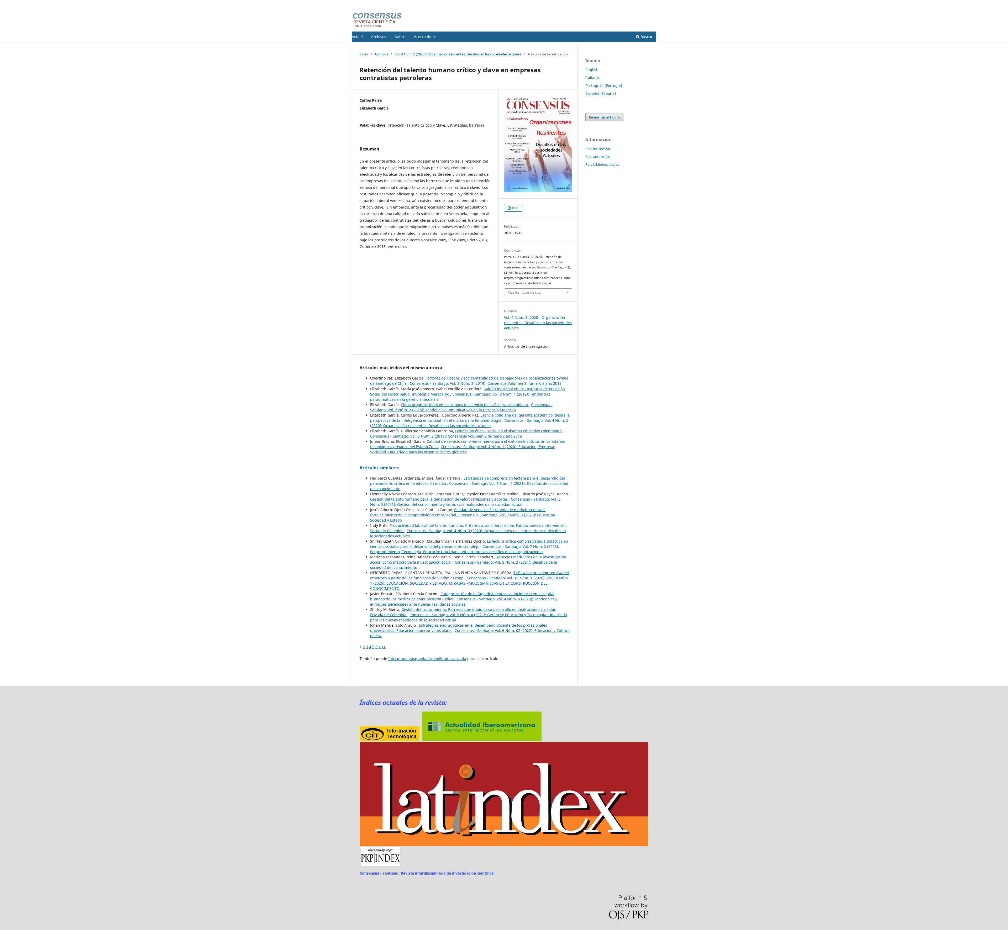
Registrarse (631, 4)
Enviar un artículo (604, 117)
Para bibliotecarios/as (602, 164)
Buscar (646, 36)
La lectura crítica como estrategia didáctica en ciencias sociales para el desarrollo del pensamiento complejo (469, 544)
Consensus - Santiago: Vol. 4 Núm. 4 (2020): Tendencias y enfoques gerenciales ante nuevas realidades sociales (463, 601)
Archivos (378, 36)
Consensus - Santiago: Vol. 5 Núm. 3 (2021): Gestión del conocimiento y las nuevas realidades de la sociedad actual (465, 502)
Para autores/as (597, 156)
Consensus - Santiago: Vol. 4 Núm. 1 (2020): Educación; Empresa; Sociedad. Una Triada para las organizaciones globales (462, 449)
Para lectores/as (598, 148)
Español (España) (600, 93)
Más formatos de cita (524, 292)
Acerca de (423, 36)
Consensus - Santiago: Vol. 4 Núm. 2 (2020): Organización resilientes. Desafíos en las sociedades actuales (469, 423)
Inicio (364, 54)
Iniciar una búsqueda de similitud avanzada (427, 658)
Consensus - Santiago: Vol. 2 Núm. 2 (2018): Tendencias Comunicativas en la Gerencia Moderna (461, 407)
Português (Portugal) (603, 85)
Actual (357, 36)
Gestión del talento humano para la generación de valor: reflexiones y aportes (439, 499)
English (591, 69)
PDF (514, 207)
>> (384, 646)
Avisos (400, 36)
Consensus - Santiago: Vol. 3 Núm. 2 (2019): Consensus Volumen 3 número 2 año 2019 (446, 436)
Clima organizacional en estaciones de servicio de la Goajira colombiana (465, 404)
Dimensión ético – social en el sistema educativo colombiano (509, 430)
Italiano (592, 77)
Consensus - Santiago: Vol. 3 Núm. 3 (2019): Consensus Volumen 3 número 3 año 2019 (485, 383)
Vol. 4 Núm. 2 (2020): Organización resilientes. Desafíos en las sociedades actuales (458, 54)
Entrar (651, 4)
